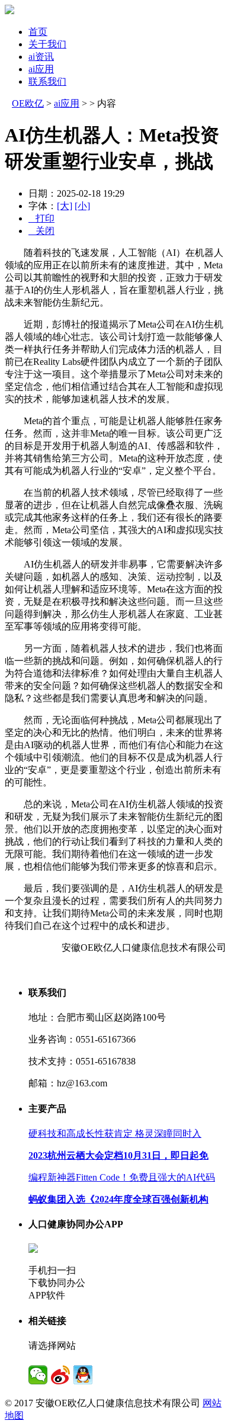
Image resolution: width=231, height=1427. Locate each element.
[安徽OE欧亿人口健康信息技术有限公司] (9, 11)
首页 (37, 32)
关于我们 (47, 44)
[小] (82, 206)
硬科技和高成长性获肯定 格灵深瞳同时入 (114, 1133)
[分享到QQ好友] (82, 1374)
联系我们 (47, 81)
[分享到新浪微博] (60, 1374)
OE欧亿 (28, 103)
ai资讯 (41, 57)
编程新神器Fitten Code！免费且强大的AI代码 (121, 1177)
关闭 (41, 231)
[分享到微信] (37, 1374)
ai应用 (41, 69)
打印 (41, 218)
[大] (64, 206)
